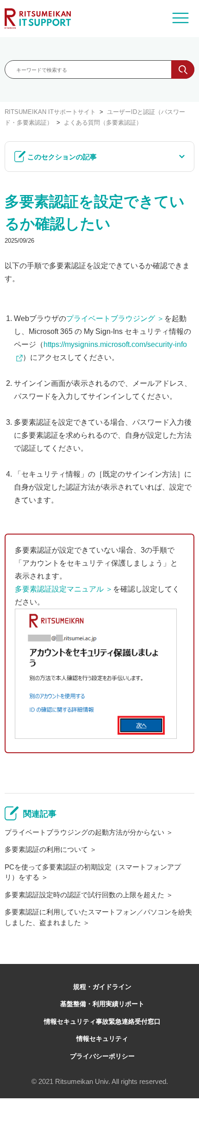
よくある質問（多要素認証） (103, 122)
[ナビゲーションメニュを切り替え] (180, 18)
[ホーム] (38, 18)
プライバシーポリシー (102, 1056)
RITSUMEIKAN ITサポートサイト (50, 111)
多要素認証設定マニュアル (59, 589)
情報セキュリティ (102, 1038)
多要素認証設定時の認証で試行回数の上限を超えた (84, 895)
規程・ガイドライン (102, 986)
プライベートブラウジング (110, 318)
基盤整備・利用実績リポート (102, 1003)
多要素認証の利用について (46, 849)
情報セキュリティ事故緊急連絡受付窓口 (102, 1021)
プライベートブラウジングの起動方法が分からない (84, 832)
